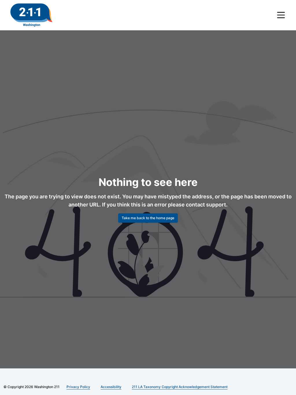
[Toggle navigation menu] (281, 15)
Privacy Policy (79, 386)
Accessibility (110, 386)
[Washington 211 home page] (31, 15)
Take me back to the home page (148, 217)
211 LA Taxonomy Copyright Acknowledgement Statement (179, 386)
